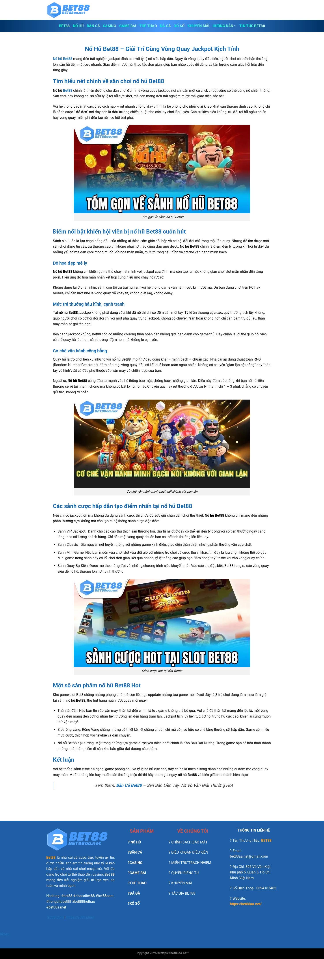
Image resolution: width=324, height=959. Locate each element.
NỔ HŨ (78, 26)
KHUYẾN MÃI (198, 26)
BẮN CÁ (93, 26)
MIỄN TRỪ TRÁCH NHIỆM (191, 863)
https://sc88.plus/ (80, 917)
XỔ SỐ (179, 26)
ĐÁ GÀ (165, 26)
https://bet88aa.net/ (246, 904)
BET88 (64, 26)
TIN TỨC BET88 (252, 26)
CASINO (109, 26)
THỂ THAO (148, 26)
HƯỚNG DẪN (223, 26)
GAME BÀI (127, 26)
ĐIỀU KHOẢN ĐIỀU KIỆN (189, 852)
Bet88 (67, 90)
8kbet (4, 934)
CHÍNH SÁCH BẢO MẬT (189, 842)
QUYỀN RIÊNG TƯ (185, 873)
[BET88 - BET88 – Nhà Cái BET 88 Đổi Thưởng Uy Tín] (68, 10)
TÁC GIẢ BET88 (183, 893)
